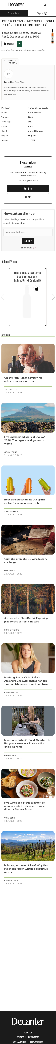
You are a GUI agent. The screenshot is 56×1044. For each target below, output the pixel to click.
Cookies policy (19, 1041)
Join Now (28, 188)
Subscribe (13, 13)
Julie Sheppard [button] (11, 511)
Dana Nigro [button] (10, 571)
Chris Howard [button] (12, 880)
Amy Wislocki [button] (11, 389)
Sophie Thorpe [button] (11, 630)
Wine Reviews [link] (16, 21)
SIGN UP (28, 241)
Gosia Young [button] (10, 452)
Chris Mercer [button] (11, 692)
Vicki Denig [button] (10, 818)
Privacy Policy (36, 1041)
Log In (28, 196)
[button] (10, 62)
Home (3, 21)
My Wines (10, 44)
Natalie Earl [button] (10, 755)
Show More (26, 247)
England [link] (50, 21)
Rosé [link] (7, 25)
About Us (28, 1032)
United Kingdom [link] (34, 21)
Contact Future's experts (28, 1037)
